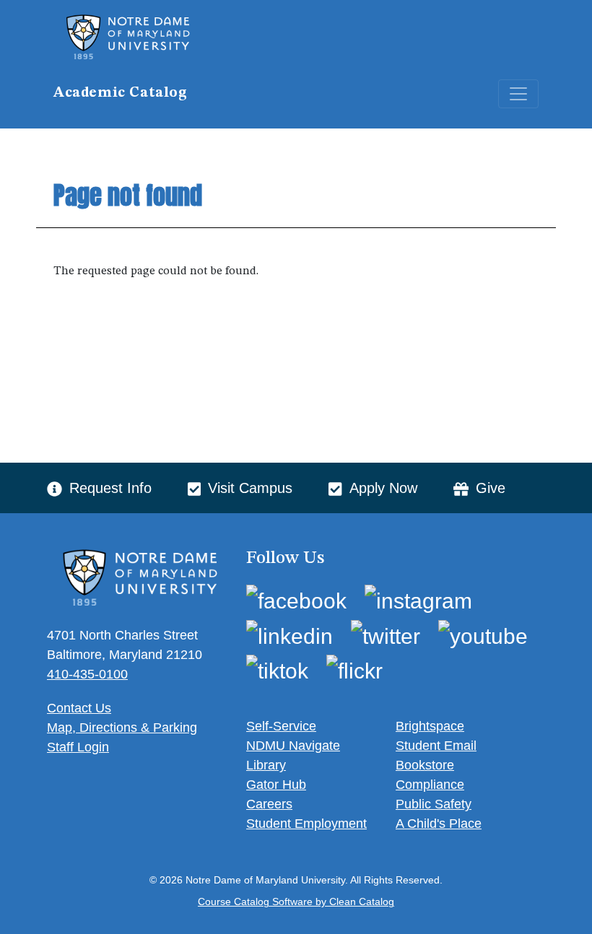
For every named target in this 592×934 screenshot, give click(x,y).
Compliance (430, 784)
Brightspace (430, 726)
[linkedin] (289, 635)
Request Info (110, 488)
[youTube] (483, 635)
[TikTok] (277, 671)
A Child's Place (439, 823)
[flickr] (354, 671)
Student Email (436, 745)
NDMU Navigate (293, 745)
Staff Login (78, 747)
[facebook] (296, 600)
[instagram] (418, 600)
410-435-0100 (87, 674)
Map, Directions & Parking (122, 727)
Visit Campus (250, 488)
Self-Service (281, 726)
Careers (269, 804)
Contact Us (79, 708)
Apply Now (383, 488)
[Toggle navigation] (518, 93)
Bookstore (425, 765)
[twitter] (385, 635)
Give (490, 488)
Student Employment (306, 823)
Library (266, 765)
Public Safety (433, 804)
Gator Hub (276, 784)
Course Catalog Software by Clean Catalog (296, 901)
